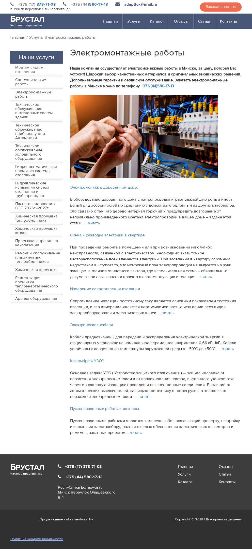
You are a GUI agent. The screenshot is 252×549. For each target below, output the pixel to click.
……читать (165, 312)
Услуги (133, 21)
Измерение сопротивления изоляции (105, 288)
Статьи (204, 21)
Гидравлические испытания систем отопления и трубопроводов (32, 189)
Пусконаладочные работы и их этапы (104, 408)
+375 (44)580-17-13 (157, 86)
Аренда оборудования (36, 298)
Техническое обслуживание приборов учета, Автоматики (30, 131)
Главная (110, 21)
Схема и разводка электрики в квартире (107, 235)
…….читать (225, 348)
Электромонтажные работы (33, 94)
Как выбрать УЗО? (87, 360)
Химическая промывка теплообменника (36, 218)
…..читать (204, 276)
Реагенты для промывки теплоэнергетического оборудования (36, 284)
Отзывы (181, 21)
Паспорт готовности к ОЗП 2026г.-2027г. (35, 206)
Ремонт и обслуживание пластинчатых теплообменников (37, 257)
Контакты (228, 21)
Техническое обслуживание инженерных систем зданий (34, 111)
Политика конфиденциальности (36, 539)
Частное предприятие (27, 20)
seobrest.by (83, 519)
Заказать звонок (221, 6)
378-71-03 (37, 4)
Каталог (157, 21)
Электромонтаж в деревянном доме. (104, 187)
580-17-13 (89, 4)
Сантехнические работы (30, 82)
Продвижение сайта (56, 519)
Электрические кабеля (91, 324)
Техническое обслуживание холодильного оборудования (29, 152)
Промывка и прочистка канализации (36, 243)
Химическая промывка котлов (36, 230)
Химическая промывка (36, 269)
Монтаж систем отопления (29, 69)
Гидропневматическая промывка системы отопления (36, 170)
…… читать (90, 223)
